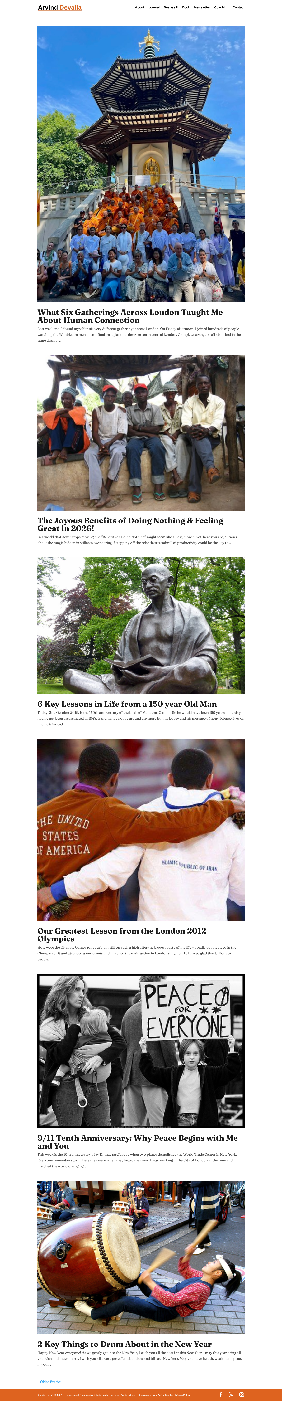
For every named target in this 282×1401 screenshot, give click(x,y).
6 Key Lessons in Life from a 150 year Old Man (127, 704)
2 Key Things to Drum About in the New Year (124, 1344)
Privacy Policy (182, 1395)
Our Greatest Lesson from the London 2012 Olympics (121, 934)
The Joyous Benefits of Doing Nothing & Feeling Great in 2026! (130, 524)
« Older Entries (49, 1381)
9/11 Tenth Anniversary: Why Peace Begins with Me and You (137, 1141)
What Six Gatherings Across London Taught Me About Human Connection (130, 316)
